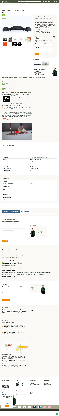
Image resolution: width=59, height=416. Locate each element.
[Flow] (3, 12)
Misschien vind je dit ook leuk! (25, 211)
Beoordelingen (20, 77)
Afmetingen (15, 77)
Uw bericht (3, 233)
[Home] (5, 2)
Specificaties (11, 77)
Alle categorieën (46, 382)
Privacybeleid (31, 392)
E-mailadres (46, 43)
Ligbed (28, 4)
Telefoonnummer (17, 292)
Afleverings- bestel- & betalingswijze (34, 386)
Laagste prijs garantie (32, 391)
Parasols (38, 4)
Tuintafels (33, 4)
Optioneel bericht (37, 47)
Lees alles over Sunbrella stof (16, 119)
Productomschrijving (5, 77)
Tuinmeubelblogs (46, 383)
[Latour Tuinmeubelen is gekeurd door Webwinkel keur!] (50, 1)
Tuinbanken (16, 4)
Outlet (48, 4)
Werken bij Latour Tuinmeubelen (34, 395)
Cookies (31, 393)
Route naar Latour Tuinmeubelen (21, 394)
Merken (43, 4)
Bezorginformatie (35, 77)
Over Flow (43, 77)
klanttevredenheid (37, 72)
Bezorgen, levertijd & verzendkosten (34, 384)
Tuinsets (10, 4)
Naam (35, 43)
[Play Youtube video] (17, 131)
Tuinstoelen (22, 4)
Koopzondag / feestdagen (19, 390)
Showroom (31, 385)
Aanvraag (39, 77)
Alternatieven (25, 77)
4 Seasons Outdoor (46, 385)
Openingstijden (32, 383)
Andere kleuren (6, 211)
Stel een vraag (30, 77)
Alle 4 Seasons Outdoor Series (47, 384)
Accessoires (54, 4)
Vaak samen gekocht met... (15, 211)
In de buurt (45, 386)
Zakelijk (31, 394)
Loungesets (5, 4)
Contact (31, 382)
